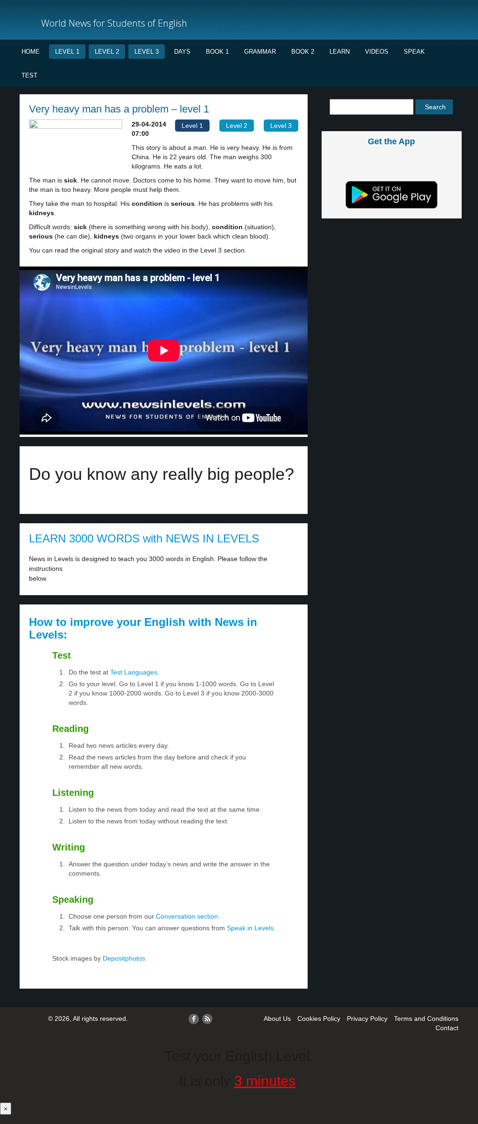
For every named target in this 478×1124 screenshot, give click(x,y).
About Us (277, 1018)
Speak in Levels (250, 928)
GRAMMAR (260, 51)
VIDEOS (376, 51)
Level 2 (107, 51)
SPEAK (414, 51)
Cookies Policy (318, 1018)
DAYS (182, 51)
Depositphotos (123, 958)
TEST (29, 75)
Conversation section (187, 916)
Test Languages (133, 672)
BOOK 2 (302, 51)
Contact (447, 1028)
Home (30, 51)
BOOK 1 (217, 51)
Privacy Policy (367, 1018)
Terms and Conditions (426, 1018)
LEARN (340, 51)
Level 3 (146, 51)
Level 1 (67, 51)
